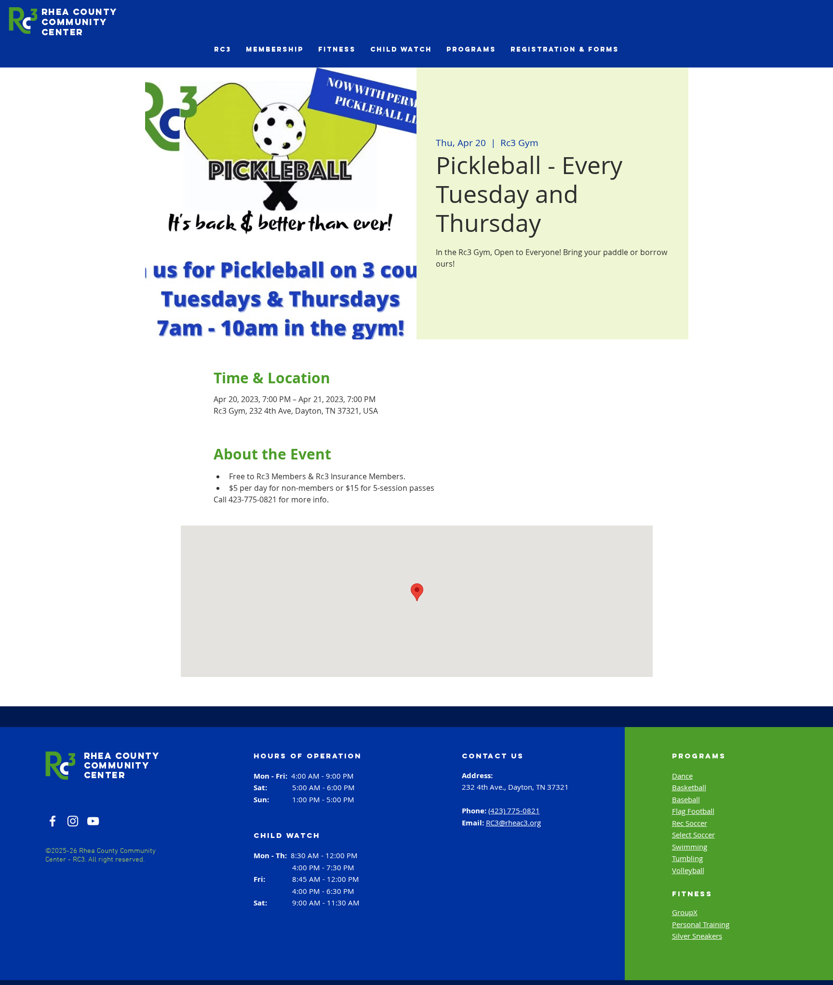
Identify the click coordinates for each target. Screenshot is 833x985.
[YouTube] (93, 821)
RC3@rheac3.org (513, 822)
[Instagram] (73, 821)
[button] (223, 49)
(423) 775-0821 (514, 810)
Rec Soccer (689, 823)
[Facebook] (52, 821)
